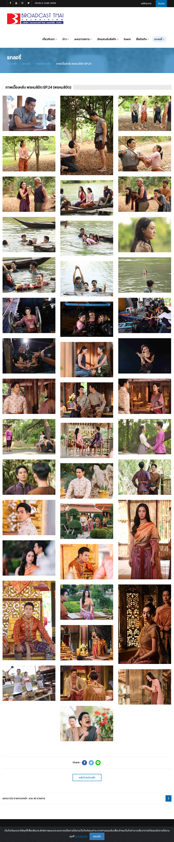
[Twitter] (91, 762)
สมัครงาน (146, 3)
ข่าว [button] (64, 39)
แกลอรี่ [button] (158, 39)
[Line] (98, 762)
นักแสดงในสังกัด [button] (106, 39)
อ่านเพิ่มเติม (81, 836)
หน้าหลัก (12, 64)
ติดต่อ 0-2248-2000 (45, 3)
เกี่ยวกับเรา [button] (48, 39)
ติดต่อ (161, 3)
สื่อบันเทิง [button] (141, 39)
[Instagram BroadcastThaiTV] (22, 3)
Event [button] (127, 39)
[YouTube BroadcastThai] (16, 3)
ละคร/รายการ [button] (82, 39)
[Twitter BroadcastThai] (28, 3)
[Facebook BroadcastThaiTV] (10, 3)
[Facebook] (84, 762)
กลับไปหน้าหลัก (87, 777)
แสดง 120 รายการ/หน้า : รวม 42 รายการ (24, 798)
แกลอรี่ (26, 64)
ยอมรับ (97, 836)
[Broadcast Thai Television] (35, 18)
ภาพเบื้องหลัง (43, 64)
